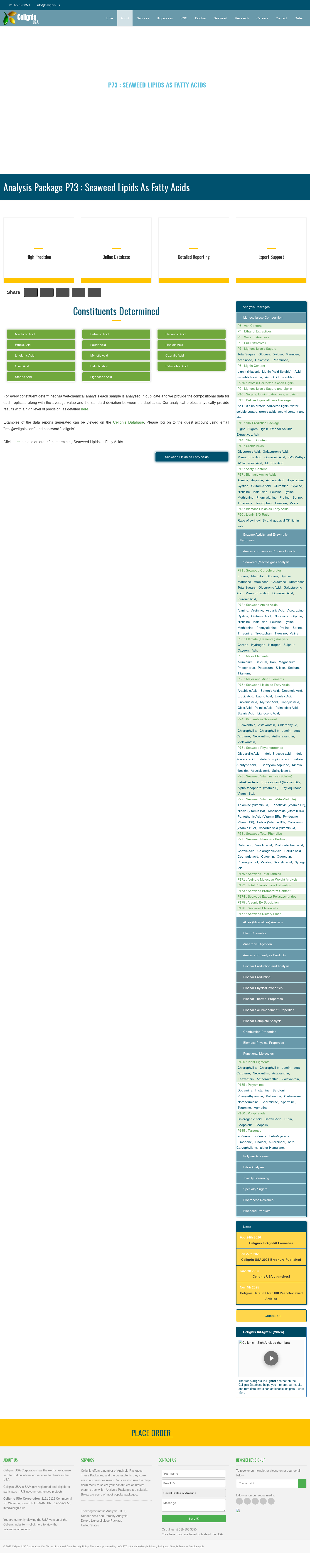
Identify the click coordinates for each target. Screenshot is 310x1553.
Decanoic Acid (175, 334)
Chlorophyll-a (247, 730)
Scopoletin (245, 1125)
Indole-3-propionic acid (274, 759)
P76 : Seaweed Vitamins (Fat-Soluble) (265, 776)
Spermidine (270, 1102)
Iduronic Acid (274, 463)
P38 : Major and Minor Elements (261, 679)
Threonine (245, 503)
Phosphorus (246, 667)
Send (192, 1518)
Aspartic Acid (275, 480)
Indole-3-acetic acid (277, 753)
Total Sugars (247, 354)
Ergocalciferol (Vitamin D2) (280, 782)
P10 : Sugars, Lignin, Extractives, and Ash (268, 394)
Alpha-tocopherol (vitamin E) (258, 788)
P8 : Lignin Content (251, 365)
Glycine (296, 486)
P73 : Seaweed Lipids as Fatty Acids (264, 685)
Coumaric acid (248, 856)
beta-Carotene (248, 782)
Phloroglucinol (248, 862)
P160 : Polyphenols (251, 1113)
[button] (271, 1358)
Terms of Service (188, 1546)
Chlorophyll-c (287, 725)
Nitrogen (274, 645)
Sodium (293, 667)
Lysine (289, 492)
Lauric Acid (97, 345)
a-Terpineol (277, 1142)
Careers (262, 18)
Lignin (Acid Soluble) (277, 371)
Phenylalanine (266, 497)
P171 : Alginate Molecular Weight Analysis (268, 879)
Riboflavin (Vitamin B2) (289, 805)
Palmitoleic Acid (176, 366)
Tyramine (244, 1107)
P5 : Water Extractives (253, 337)
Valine (294, 503)
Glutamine (281, 486)
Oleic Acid (21, 366)
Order (301, 18)
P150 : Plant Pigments (253, 1062)
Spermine (288, 1102)
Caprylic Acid (174, 355)
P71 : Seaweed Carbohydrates (260, 570)
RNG (183, 18)
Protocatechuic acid (289, 845)
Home (108, 18)
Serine (297, 497)
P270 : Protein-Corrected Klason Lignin (266, 383)
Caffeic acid (246, 851)
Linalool (260, 1142)
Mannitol (257, 576)
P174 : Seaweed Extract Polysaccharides (267, 896)
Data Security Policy (77, 1546)
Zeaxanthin (246, 1079)
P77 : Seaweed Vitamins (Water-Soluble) (267, 799)
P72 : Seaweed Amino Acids (258, 605)
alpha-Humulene (272, 1147)
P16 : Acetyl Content (252, 469)
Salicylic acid (281, 770)
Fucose (243, 576)
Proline (285, 497)
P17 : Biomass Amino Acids (257, 474)
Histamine (262, 1090)
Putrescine (273, 1096)
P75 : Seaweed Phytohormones (260, 747)
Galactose (262, 360)
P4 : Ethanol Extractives (255, 331)
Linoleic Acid (174, 345)
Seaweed (220, 18)
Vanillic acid (263, 845)
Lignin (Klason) (248, 371)
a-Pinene (244, 1136)
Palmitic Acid (98, 366)
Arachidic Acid (24, 334)
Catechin (267, 856)
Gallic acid (245, 845)
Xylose (278, 354)
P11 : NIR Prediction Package (259, 423)
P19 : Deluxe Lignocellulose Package (264, 400)
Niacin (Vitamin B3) (251, 811)
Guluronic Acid (274, 457)
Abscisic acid (260, 770)
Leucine (276, 492)
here (84, 409)
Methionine (245, 497)
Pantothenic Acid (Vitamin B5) (259, 816)
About (125, 18)
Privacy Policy (157, 1546)
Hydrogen (258, 645)
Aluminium (245, 662)
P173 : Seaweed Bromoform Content (264, 891)
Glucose (264, 354)
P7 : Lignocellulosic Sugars (257, 348)
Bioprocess (165, 18)
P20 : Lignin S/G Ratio (253, 514)
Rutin (288, 1119)
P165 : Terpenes (249, 1130)
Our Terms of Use (51, 1546)
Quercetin (284, 856)
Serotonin (279, 1090)
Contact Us (272, 1316)
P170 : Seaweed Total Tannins (259, 874)
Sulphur (288, 645)
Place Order (152, 1432)
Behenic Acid (99, 334)
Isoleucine (260, 492)
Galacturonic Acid (275, 451)
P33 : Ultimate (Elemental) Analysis (263, 639)
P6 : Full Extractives (252, 343)
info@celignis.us (48, 5)
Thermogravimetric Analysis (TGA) (103, 1511)
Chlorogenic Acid (269, 851)
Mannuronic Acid (249, 457)
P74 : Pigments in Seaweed (257, 719)
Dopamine (245, 1090)
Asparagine (295, 480)
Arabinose (245, 360)
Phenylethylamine (250, 1096)
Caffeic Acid (273, 1119)
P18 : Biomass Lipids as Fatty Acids (263, 509)
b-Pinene (259, 1136)
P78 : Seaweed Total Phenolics (260, 833)
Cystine (243, 486)
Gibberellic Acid (249, 753)
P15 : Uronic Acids (251, 446)
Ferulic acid (292, 851)
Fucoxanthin (246, 725)
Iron (273, 662)
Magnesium (287, 662)
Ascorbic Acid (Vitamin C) (277, 828)
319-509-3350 (19, 5)
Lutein (286, 730)
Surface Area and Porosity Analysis (104, 1516)
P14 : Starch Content (253, 440)
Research (242, 18)
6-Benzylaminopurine (274, 765)
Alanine (243, 480)
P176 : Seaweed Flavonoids (258, 908)
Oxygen (243, 650)
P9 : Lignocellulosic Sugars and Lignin (265, 388)
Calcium (261, 662)
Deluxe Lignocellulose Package (101, 1520)
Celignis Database (128, 422)
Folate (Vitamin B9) (271, 822)
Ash (254, 650)
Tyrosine (281, 503)
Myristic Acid (98, 355)
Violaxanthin (246, 742)
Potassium (265, 667)
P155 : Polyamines (251, 1084)
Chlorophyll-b (269, 730)
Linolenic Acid (24, 355)
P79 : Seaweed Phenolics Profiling (262, 839)
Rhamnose (280, 360)
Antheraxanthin (283, 736)
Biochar (200, 18)
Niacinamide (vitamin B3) (286, 811)
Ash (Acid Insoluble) (279, 377)
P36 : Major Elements (253, 656)
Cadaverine (292, 1096)
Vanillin (266, 862)
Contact (281, 18)
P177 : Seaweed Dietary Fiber (259, 914)
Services (143, 18)
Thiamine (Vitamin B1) (254, 805)
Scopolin (262, 1125)
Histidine (244, 492)
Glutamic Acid (261, 486)
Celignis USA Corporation (26, 1546)
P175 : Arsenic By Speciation (258, 902)
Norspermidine (248, 1102)
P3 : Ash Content (250, 325)
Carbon (243, 645)
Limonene (245, 1142)
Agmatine (261, 1107)
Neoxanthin (261, 736)
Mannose (292, 354)
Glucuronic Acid (249, 451)
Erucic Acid (22, 345)
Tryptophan (263, 503)
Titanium (244, 673)
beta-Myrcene (279, 1136)
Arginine (257, 480)
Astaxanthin (266, 725)
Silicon (280, 667)
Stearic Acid (23, 377)
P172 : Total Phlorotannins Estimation (264, 885)
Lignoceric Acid (100, 377)
